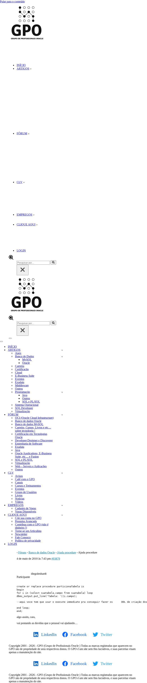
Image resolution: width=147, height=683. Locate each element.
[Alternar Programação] (62, 392)
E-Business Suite (24, 375)
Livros (18, 495)
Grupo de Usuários (26, 492)
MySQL (27, 359)
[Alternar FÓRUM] (62, 414)
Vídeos (19, 501)
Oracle (26, 362)
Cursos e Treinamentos (28, 485)
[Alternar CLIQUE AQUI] (62, 514)
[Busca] (11, 258)
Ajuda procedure (66, 552)
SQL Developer (24, 408)
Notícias (19, 498)
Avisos (19, 475)
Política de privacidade (28, 540)
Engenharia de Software (28, 443)
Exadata (19, 382)
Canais (19, 482)
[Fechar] (23, 270)
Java (24, 395)
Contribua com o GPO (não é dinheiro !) (31, 526)
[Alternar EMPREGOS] (62, 505)
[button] (30, 68)
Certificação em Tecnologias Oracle (31, 435)
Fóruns (22, 552)
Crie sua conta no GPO (28, 518)
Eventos (19, 378)
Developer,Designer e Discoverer (34, 440)
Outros (19, 388)
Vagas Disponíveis (25, 511)
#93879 (55, 558)
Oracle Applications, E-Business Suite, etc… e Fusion (33, 455)
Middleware (22, 385)
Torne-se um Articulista (28, 530)
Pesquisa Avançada (26, 521)
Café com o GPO (25, 479)
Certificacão (22, 369)
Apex (18, 353)
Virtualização (22, 411)
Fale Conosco (23, 537)
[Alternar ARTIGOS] (62, 350)
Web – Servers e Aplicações (31, 466)
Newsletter (21, 534)
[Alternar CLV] (62, 472)
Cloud (18, 372)
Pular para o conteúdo (12, 1)
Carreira (19, 366)
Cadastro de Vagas (25, 508)
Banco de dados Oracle (28, 421)
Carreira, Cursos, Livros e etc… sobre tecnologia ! (33, 429)
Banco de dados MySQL (29, 424)
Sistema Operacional (26, 404)
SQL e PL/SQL (31, 401)
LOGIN (21, 250)
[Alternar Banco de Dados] (62, 356)
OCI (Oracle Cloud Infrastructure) (34, 417)
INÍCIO (21, 65)
